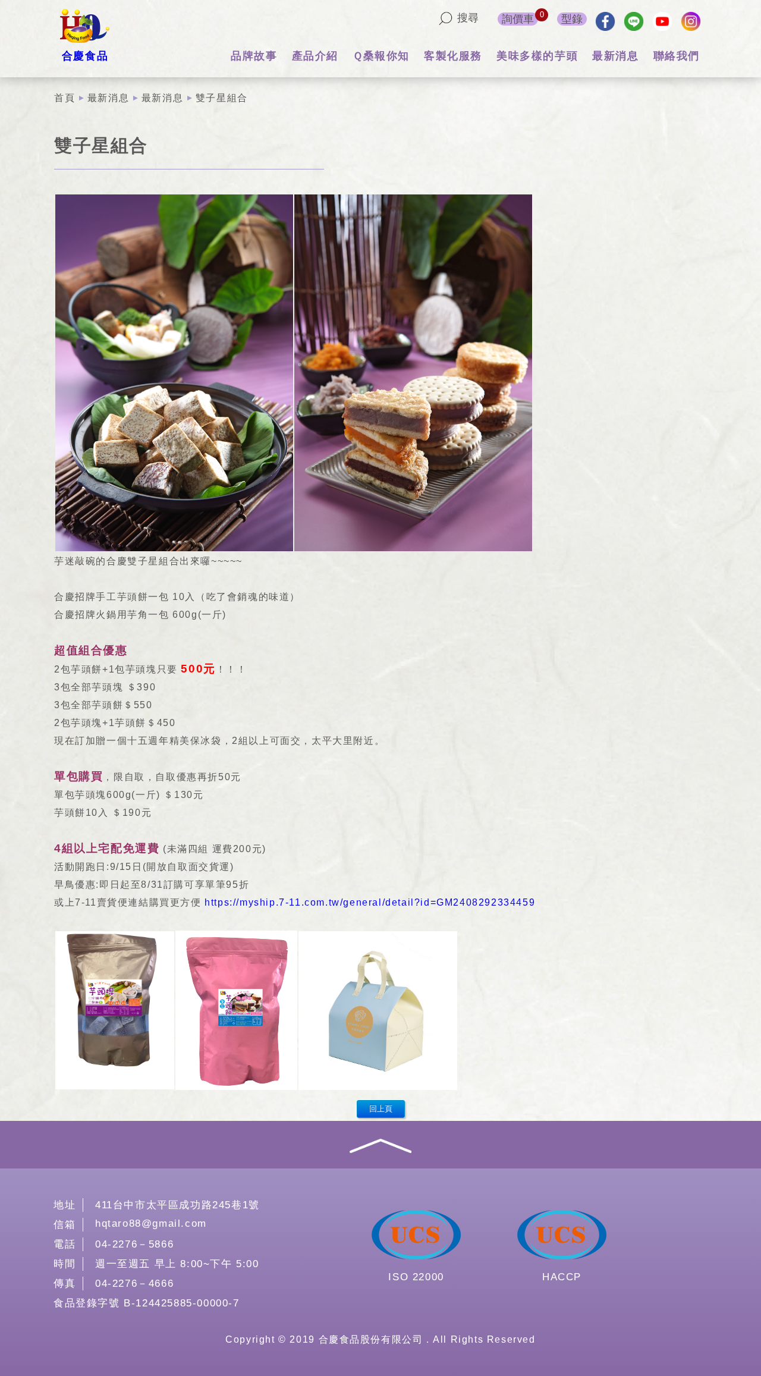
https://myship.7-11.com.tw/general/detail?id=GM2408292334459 (370, 902)
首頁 (64, 98)
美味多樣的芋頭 (537, 56)
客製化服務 (453, 56)
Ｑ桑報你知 (381, 56)
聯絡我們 (676, 56)
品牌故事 (254, 56)
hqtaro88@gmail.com (151, 1223)
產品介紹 (315, 56)
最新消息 (615, 56)
